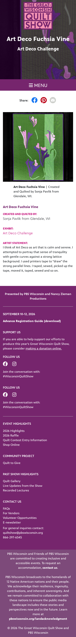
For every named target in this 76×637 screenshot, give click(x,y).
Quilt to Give (11, 463)
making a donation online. (44, 348)
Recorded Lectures (16, 490)
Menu (40, 85)
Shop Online (11, 445)
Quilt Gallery (11, 481)
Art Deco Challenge (18, 233)
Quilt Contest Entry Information (25, 440)
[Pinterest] (44, 100)
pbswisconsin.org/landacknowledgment (38, 619)
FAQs (6, 508)
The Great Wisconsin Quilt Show (40, 628)
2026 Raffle (11, 435)
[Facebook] (34, 100)
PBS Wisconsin (38, 632)
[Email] (53, 100)
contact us (49, 568)
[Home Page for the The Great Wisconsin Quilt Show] (38, 15)
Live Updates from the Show (22, 486)
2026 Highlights (14, 431)
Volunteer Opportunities (20, 518)
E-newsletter (12, 522)
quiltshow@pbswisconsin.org (23, 533)
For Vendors (11, 513)
